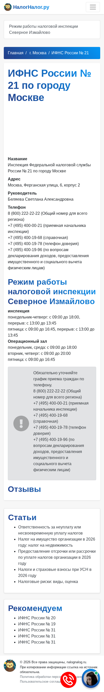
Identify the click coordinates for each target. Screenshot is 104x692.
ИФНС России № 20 (37, 618)
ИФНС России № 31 (37, 630)
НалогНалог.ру (30, 7)
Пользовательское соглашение (44, 681)
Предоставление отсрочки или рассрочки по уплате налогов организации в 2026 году (57, 557)
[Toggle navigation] (93, 7)
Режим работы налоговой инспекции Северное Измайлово (43, 29)
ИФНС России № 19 (37, 624)
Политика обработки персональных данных (53, 677)
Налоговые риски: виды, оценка (48, 581)
